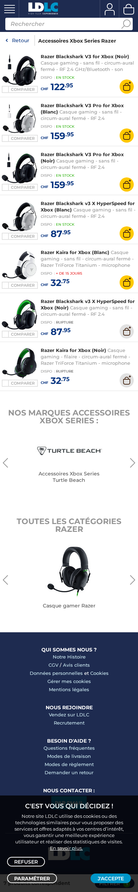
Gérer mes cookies (69, 681)
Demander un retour (69, 772)
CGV (53, 665)
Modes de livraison (69, 756)
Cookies (99, 673)
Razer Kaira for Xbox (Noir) (73, 350)
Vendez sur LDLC (69, 714)
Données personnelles (56, 673)
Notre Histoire (69, 657)
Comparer (23, 89)
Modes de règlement (69, 764)
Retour (20, 40)
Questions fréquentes (69, 748)
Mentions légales (69, 689)
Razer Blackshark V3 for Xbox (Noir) (85, 56)
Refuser (26, 862)
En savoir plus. (66, 848)
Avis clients (76, 665)
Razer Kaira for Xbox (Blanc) (75, 252)
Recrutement (69, 723)
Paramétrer (32, 878)
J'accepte (111, 878)
